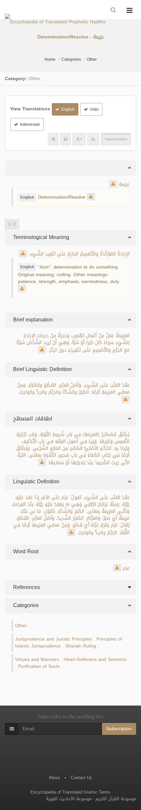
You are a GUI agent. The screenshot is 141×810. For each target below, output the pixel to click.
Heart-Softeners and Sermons (95, 659)
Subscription (119, 728)
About (54, 778)
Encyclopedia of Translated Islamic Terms (70, 792)
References (25, 587)
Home (50, 59)
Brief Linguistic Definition (41, 369)
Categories (71, 59)
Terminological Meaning (40, 237)
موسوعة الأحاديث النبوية (68, 799)
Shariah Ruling (80, 646)
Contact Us (81, 778)
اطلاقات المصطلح (31, 418)
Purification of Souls (39, 666)
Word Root (24, 551)
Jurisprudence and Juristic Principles (53, 639)
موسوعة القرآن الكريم (115, 799)
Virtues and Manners (37, 659)
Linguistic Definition (35, 481)
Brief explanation (32, 320)
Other (92, 59)
